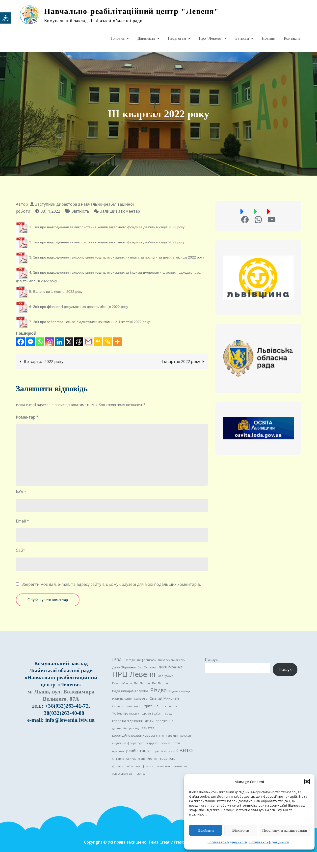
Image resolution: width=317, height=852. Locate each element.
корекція (172, 735)
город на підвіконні (127, 721)
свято (184, 750)
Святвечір (140, 698)
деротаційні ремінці (125, 728)
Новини (268, 38)
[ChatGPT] (78, 341)
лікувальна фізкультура (127, 743)
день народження (159, 721)
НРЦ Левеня (134, 674)
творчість (167, 758)
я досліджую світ (123, 773)
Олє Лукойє (165, 676)
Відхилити (240, 830)
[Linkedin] (59, 341)
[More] (117, 341)
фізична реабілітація (126, 766)
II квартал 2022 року (43, 361)
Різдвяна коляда (179, 691)
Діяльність (146, 38)
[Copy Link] (107, 341)
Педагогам (177, 38)
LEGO (117, 659)
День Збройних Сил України (134, 667)
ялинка (140, 773)
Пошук (211, 659)
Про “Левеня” (210, 38)
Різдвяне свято (122, 698)
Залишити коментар (120, 211)
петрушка (151, 743)
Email (22, 521)
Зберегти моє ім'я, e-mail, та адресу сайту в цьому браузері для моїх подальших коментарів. (111, 584)
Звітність (80, 211)
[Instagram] (49, 341)
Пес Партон (142, 683)
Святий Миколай (164, 698)
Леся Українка (170, 666)
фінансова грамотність (171, 766)
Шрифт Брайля (151, 713)
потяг (176, 743)
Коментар (27, 417)
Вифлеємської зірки (171, 660)
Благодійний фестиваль (140, 660)
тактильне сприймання (142, 758)
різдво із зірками (163, 751)
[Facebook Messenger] (30, 341)
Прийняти (206, 830)
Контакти (292, 38)
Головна (118, 38)
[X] (69, 341)
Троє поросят (169, 706)
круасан (185, 735)
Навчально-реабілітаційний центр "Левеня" (131, 11)
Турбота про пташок (125, 713)
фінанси (148, 766)
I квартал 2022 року (181, 361)
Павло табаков (122, 683)
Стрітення (150, 706)
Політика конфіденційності (227, 842)
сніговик (118, 758)
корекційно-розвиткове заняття (138, 735)
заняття (148, 728)
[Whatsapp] (40, 341)
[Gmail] (88, 341)
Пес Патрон (160, 683)
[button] (307, 781)
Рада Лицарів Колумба (130, 691)
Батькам (242, 38)
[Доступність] (5, 18)
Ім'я (21, 491)
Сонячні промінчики (126, 706)
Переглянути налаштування (284, 830)
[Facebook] (20, 341)
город (168, 713)
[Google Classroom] (98, 341)
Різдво (158, 690)
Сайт (20, 550)
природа (118, 751)
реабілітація (138, 751)
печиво (165, 743)
